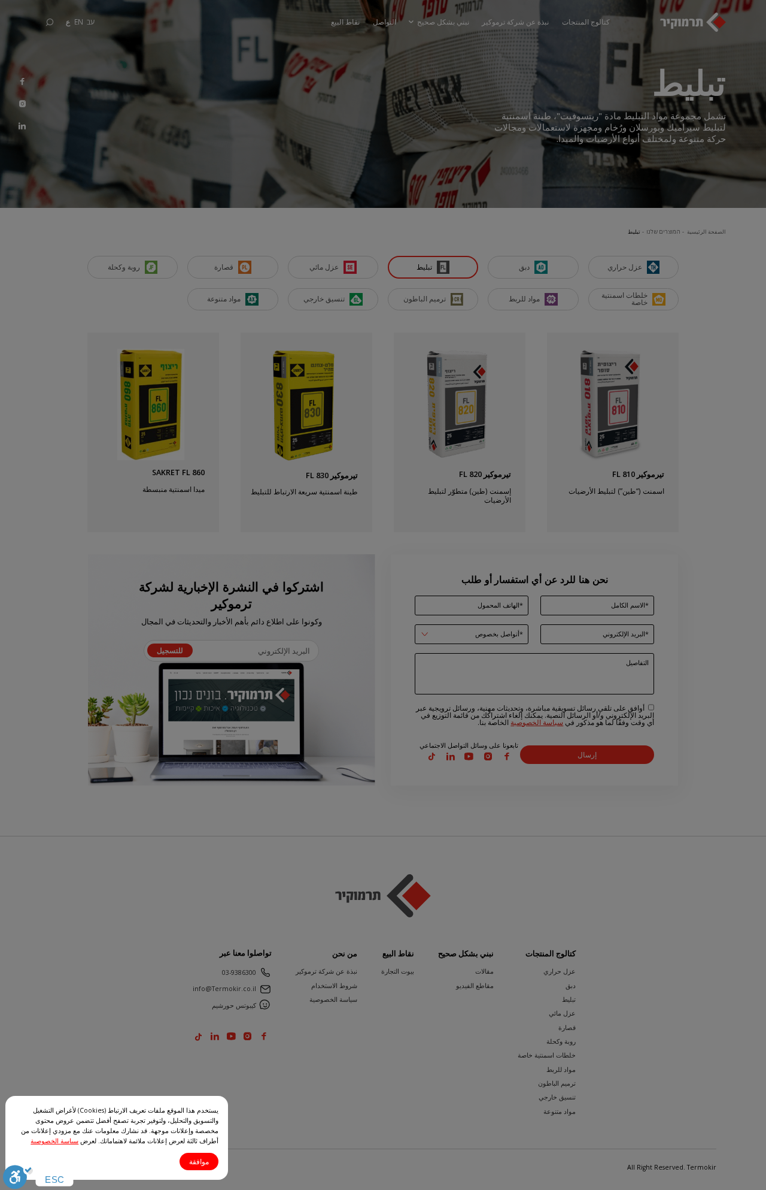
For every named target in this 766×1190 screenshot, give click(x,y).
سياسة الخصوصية (54, 1141)
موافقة (199, 1161)
